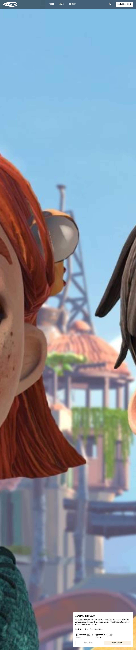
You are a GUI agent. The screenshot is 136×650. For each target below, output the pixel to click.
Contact (72, 4)
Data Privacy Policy (96, 629)
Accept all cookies (117, 643)
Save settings (88, 643)
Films (51, 4)
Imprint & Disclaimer (81, 629)
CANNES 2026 (123, 4)
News (61, 4)
